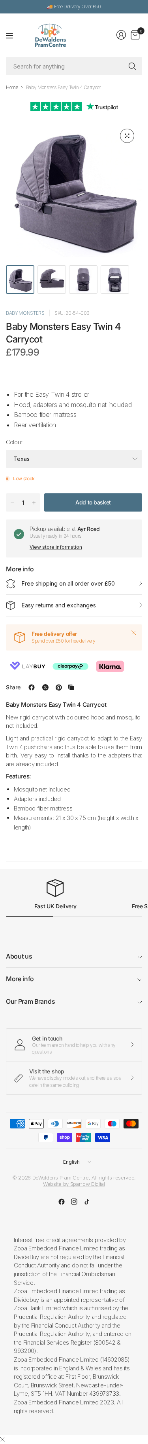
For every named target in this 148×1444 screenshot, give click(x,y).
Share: (14, 687)
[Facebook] (61, 1201)
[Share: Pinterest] (59, 687)
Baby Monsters (25, 313)
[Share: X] (45, 687)
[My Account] (121, 35)
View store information (56, 547)
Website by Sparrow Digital (74, 1184)
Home (12, 87)
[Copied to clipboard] (71, 687)
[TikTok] (87, 1201)
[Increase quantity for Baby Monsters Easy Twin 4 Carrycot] (34, 503)
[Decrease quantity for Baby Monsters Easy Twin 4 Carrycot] (12, 503)
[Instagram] (74, 1201)
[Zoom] (127, 136)
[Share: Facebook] (31, 687)
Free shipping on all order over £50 (68, 583)
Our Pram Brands (30, 1001)
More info (20, 979)
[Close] (133, 632)
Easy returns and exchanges (59, 605)
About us (19, 956)
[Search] (132, 66)
